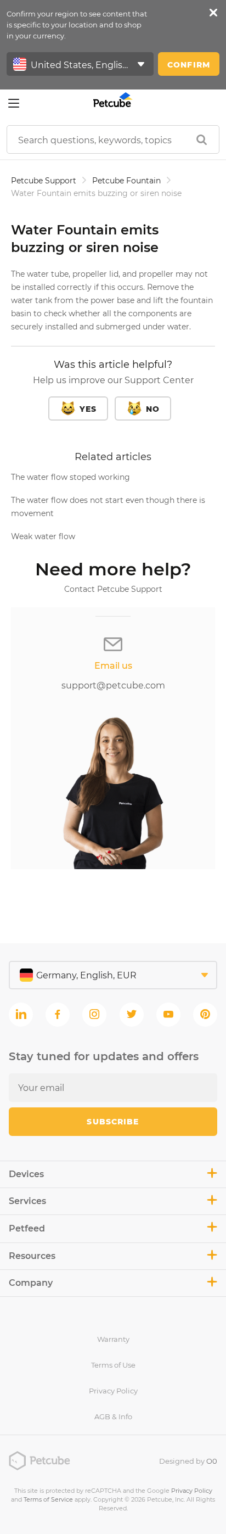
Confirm (188, 65)
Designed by (188, 1461)
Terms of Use (113, 1365)
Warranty (113, 1339)
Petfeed (27, 1228)
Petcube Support (43, 181)
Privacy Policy (113, 1390)
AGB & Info (113, 1416)
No (153, 409)
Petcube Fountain (126, 181)
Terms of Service (48, 1499)
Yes (88, 409)
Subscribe (113, 1122)
